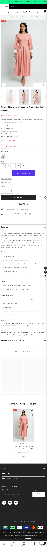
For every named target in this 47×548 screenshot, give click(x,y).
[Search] (8, 12)
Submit (39, 494)
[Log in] (38, 12)
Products (8, 17)
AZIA (12, 6)
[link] (12, 390)
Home (2, 17)
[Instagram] (10, 503)
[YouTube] (16, 503)
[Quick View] (32, 415)
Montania (9, 126)
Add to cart (19, 197)
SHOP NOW (18, 2)
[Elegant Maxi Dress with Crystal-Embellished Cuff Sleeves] (23, 425)
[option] (23, 53)
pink (23, 456)
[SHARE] (44, 197)
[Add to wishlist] (40, 197)
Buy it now (23, 204)
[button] (40, 85)
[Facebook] (4, 503)
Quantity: (4, 186)
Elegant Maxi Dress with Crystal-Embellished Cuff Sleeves (23, 448)
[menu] (2, 12)
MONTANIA (4, 6)
